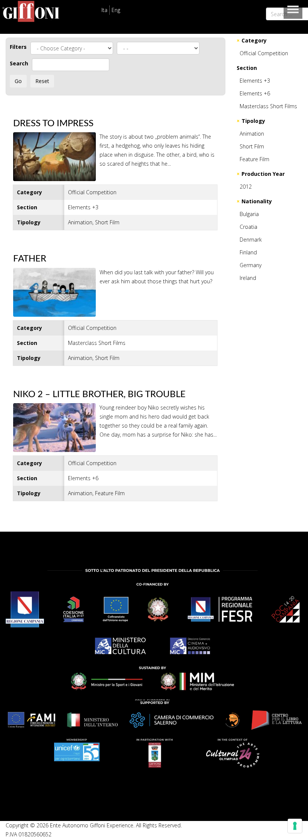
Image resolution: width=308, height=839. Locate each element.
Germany (250, 265)
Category (254, 40)
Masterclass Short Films (268, 106)
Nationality (257, 201)
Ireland (248, 277)
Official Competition (264, 53)
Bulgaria (249, 214)
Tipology (253, 120)
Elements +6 (255, 93)
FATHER (29, 258)
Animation (252, 133)
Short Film (252, 146)
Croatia (248, 226)
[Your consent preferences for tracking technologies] (295, 826)
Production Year (263, 173)
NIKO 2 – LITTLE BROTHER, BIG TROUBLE (99, 394)
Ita (104, 10)
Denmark (251, 239)
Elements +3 (255, 80)
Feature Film (254, 159)
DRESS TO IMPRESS (53, 123)
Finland (248, 252)
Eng (116, 10)
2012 (246, 186)
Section (247, 67)
